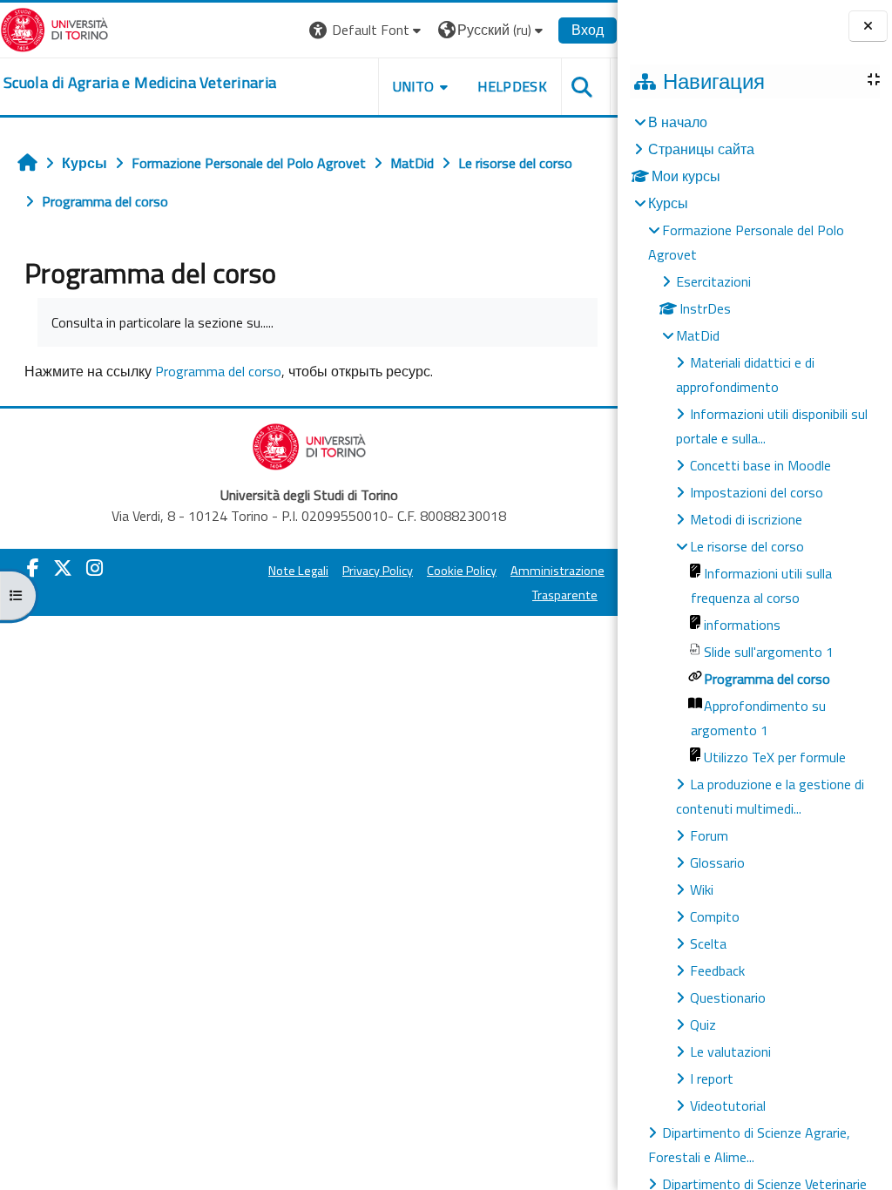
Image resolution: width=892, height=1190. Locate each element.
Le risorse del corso (747, 546)
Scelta (708, 943)
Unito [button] (414, 86)
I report (711, 1078)
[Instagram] (94, 568)
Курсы (668, 203)
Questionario (728, 997)
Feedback (717, 970)
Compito (715, 916)
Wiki (701, 889)
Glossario (717, 862)
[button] (367, 30)
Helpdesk (512, 86)
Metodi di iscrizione (746, 519)
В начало (677, 122)
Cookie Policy (462, 570)
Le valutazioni (730, 1051)
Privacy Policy (377, 570)
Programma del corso (218, 371)
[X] (62, 568)
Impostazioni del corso (756, 492)
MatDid (698, 335)
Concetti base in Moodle (760, 465)
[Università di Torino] (54, 27)
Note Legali (298, 570)
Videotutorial (728, 1105)
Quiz (703, 1024)
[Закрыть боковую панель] (868, 26)
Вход (587, 29)
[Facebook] (33, 568)
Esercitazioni (713, 281)
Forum (709, 835)
